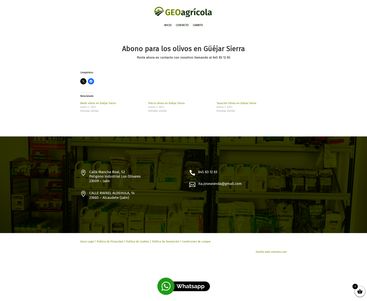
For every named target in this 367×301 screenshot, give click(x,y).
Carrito (198, 25)
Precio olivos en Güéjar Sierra (166, 103)
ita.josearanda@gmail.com (220, 183)
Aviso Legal (87, 241)
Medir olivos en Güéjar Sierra (98, 103)
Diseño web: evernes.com (271, 252)
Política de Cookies (137, 241)
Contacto (182, 25)
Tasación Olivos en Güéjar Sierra (236, 103)
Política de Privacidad (110, 241)
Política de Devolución (165, 241)
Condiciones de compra (196, 241)
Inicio (168, 25)
